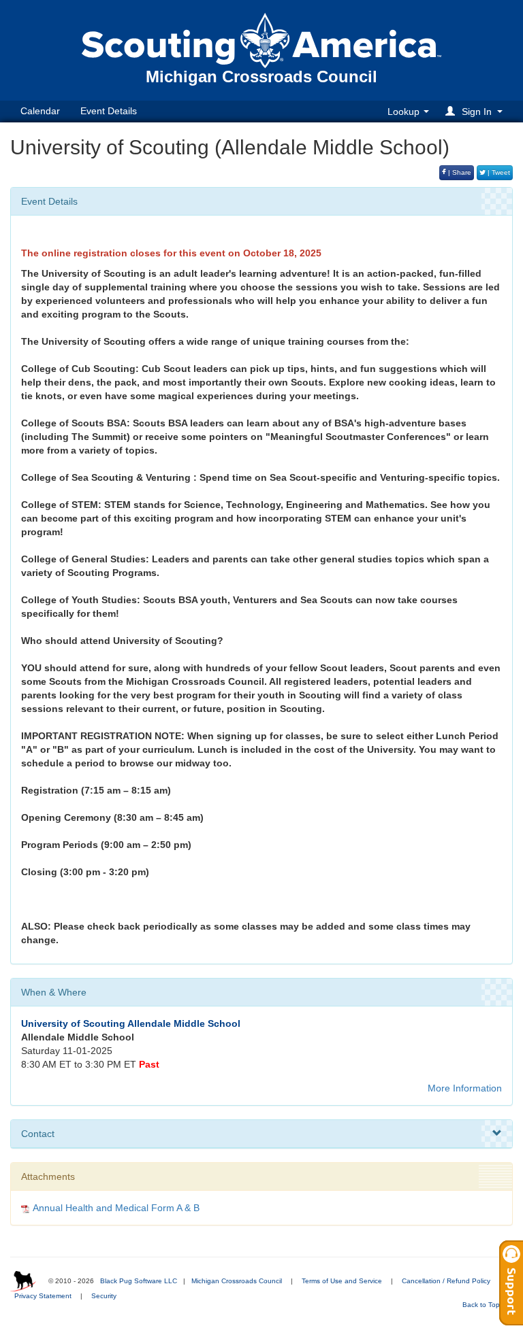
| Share (458, 172)
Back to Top (482, 1304)
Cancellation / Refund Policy (446, 1281)
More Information (465, 1088)
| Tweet (498, 172)
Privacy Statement (43, 1296)
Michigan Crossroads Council (236, 1281)
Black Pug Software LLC (138, 1281)
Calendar (40, 110)
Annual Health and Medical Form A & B (116, 1207)
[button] (476, 111)
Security (103, 1296)
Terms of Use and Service (342, 1281)
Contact (37, 1133)
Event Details (108, 110)
